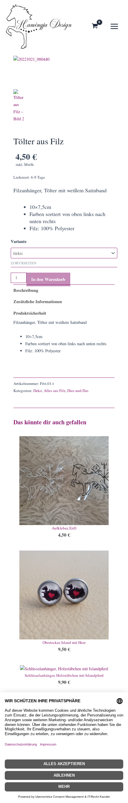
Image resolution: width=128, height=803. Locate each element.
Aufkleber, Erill (64, 528)
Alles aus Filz (54, 390)
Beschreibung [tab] (25, 290)
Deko (37, 390)
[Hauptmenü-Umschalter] (114, 26)
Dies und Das (77, 390)
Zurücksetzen (23, 263)
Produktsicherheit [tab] (29, 313)
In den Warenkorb (48, 279)
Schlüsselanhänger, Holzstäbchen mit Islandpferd (64, 675)
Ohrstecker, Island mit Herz (64, 642)
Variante (18, 241)
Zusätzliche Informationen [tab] (37, 301)
